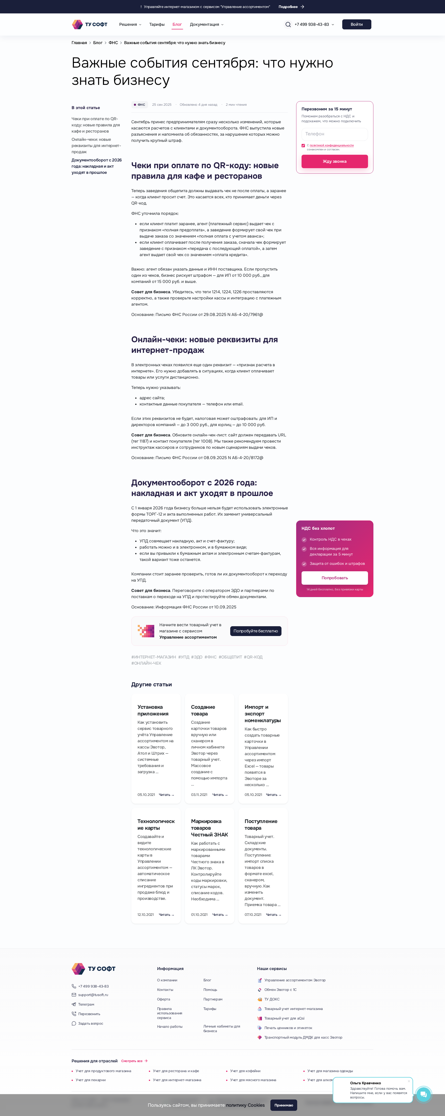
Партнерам (212, 999)
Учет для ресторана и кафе (176, 1071)
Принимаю (284, 1105)
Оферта (163, 999)
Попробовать (335, 578)
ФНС (113, 42)
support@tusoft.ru (93, 995)
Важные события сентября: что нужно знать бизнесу (174, 42)
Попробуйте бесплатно (256, 631)
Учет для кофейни (245, 1071)
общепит (231, 657)
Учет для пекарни (91, 1080)
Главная (79, 42)
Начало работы (170, 1026)
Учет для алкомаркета (326, 1080)
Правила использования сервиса (169, 1013)
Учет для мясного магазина (253, 1080)
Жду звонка (335, 161)
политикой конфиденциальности (332, 145)
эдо (198, 657)
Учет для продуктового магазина (103, 1071)
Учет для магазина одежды (330, 1071)
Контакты (165, 989)
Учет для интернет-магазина (177, 1080)
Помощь (210, 989)
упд (185, 657)
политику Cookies (245, 1105)
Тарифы (156, 24)
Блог (177, 24)
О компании (167, 980)
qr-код (254, 657)
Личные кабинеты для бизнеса (221, 1028)
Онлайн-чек (147, 663)
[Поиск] (288, 24)
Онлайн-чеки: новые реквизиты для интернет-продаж (96, 145)
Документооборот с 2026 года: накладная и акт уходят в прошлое (97, 166)
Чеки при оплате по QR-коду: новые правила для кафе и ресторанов (96, 125)
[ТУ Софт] (93, 969)
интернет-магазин (155, 657)
